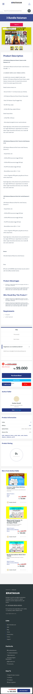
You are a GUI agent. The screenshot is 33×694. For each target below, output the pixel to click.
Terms (8, 632)
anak (22, 435)
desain (25, 435)
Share (16, 24)
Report (12, 383)
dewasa (4, 437)
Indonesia (8, 589)
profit (13, 437)
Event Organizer (12, 682)
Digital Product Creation (13, 675)
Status (8, 637)
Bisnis (8, 531)
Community (10, 664)
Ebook (8, 495)
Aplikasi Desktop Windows (13, 529)
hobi (3, 435)
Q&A (8, 627)
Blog (8, 629)
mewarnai (7, 435)
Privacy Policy (10, 634)
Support (9, 639)
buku (19, 435)
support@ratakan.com (11, 613)
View (16, 410)
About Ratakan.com (11, 625)
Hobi (8, 496)
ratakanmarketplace (13, 653)
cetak (15, 435)
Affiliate (10, 677)
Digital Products (10, 494)
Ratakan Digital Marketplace (10, 658)
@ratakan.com (11, 661)
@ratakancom (11, 655)
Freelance (10, 680)
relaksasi (8, 437)
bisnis (12, 435)
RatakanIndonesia (12, 650)
